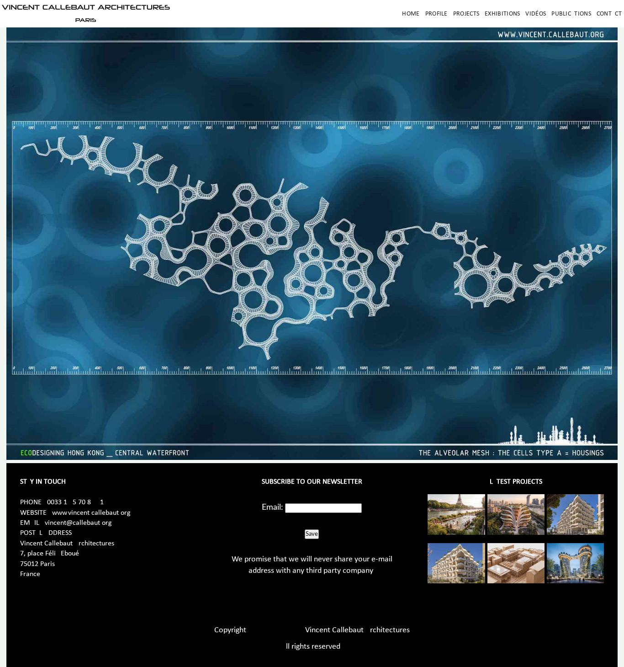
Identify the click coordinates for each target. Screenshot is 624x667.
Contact (609, 14)
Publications (571, 14)
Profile (436, 14)
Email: (272, 507)
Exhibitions (502, 14)
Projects (466, 14)
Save (312, 534)
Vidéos (535, 14)
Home (410, 14)
